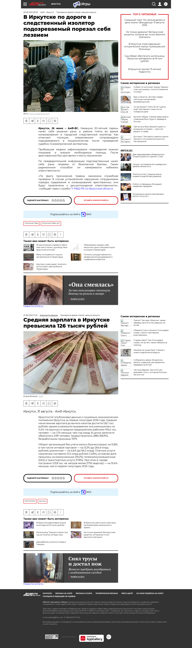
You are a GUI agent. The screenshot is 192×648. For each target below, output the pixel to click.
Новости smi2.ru (33, 306)
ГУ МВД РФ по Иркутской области (91, 188)
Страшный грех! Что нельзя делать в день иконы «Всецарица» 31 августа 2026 (144, 22)
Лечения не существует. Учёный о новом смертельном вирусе (149, 351)
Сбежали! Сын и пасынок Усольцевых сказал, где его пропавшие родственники (151, 332)
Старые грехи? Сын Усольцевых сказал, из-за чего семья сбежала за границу (150, 342)
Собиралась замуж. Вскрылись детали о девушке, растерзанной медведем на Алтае (149, 362)
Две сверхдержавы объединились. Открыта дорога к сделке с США (149, 155)
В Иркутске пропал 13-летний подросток (144, 70)
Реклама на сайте (63, 593)
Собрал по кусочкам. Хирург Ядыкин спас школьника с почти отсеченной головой (151, 89)
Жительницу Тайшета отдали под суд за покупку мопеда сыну (52, 533)
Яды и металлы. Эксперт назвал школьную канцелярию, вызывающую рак (148, 99)
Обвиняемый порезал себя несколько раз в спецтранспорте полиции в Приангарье (99, 247)
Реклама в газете (84, 593)
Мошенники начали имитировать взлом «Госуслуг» (148, 195)
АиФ (41, 396)
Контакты (47, 593)
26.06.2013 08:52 (30, 12)
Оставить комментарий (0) (96, 200)
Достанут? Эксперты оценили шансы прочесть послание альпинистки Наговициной (151, 138)
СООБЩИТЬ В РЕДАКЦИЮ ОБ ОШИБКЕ (59, 596)
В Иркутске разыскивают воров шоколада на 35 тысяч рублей (51, 524)
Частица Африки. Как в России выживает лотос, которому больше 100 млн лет (150, 372)
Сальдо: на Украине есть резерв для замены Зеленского (149, 165)
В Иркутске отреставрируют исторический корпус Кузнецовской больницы (144, 46)
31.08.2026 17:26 (30, 315)
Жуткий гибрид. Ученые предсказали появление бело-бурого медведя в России (151, 119)
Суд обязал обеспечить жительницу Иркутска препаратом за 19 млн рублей (145, 58)
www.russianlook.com (39, 114)
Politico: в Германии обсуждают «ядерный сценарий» (147, 185)
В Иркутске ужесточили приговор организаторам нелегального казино (100, 525)
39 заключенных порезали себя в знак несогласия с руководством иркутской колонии (51, 247)
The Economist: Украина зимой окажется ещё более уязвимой (147, 175)
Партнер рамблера (69, 637)
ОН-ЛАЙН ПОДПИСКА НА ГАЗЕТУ (150, 593)
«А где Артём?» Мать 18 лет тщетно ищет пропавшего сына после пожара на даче (150, 109)
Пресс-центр (127, 593)
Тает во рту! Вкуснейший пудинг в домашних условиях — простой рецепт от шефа (149, 129)
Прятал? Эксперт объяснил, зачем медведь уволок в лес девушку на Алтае (149, 322)
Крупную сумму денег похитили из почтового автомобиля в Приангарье (51, 266)
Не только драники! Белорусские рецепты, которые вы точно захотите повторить (144, 34)
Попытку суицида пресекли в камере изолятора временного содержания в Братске (98, 256)
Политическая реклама (107, 593)
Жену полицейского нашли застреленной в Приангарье (49, 255)
